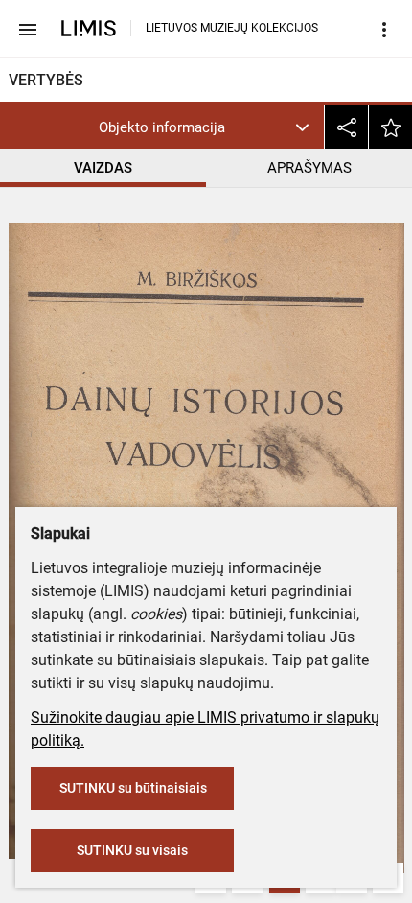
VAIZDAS (103, 167)
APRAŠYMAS (309, 167)
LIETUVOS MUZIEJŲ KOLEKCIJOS (232, 28)
